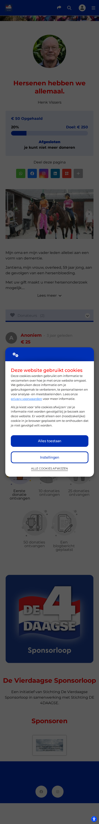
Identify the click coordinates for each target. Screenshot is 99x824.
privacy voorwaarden (26, 399)
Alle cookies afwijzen (49, 468)
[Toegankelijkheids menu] (94, 819)
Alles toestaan (49, 441)
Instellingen (49, 457)
